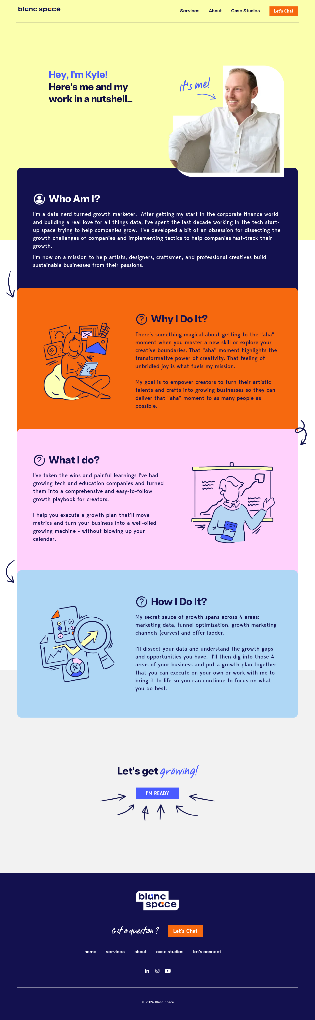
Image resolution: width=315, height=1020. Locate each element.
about (140, 952)
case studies (170, 952)
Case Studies (245, 11)
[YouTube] (167, 970)
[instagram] (157, 970)
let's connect (207, 952)
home (90, 952)
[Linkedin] (147, 970)
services (115, 952)
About (215, 11)
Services (190, 11)
